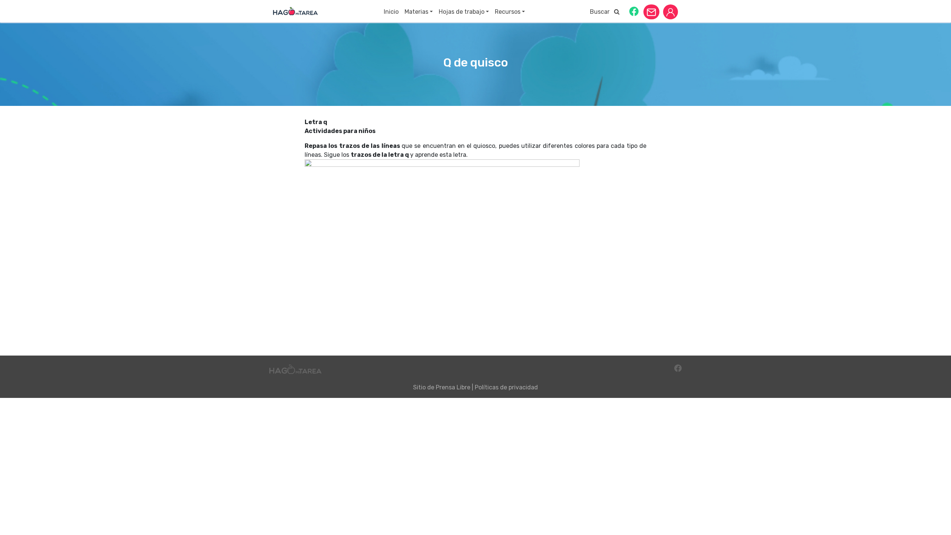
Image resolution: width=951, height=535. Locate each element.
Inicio (391, 11)
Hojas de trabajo (461, 11)
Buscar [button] (602, 11)
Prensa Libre (453, 387)
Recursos (507, 11)
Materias (416, 11)
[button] (633, 11)
